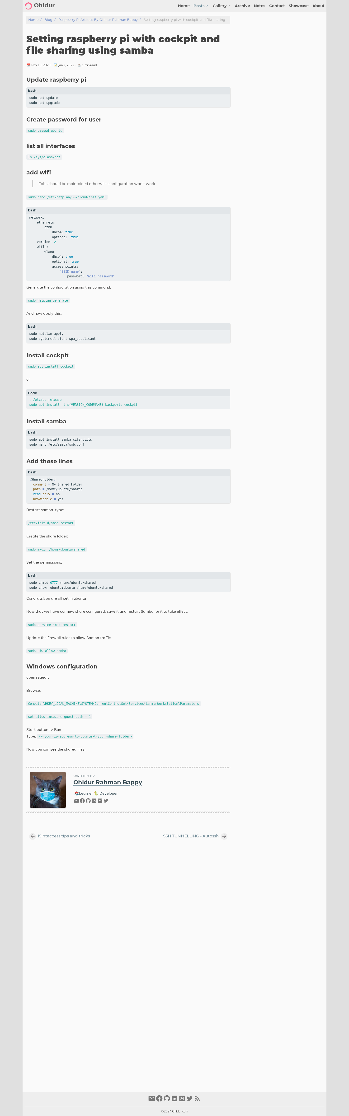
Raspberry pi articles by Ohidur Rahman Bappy (98, 20)
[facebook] (82, 802)
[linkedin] (94, 802)
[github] (88, 802)
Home (184, 6)
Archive (242, 6)
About (318, 6)
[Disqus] (128, 904)
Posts (199, 6)
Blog (48, 20)
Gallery (220, 6)
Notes (259, 6)
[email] (76, 802)
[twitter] (106, 802)
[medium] (100, 802)
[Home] (28, 6)
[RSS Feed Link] (197, 1100)
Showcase (299, 6)
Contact (277, 6)
